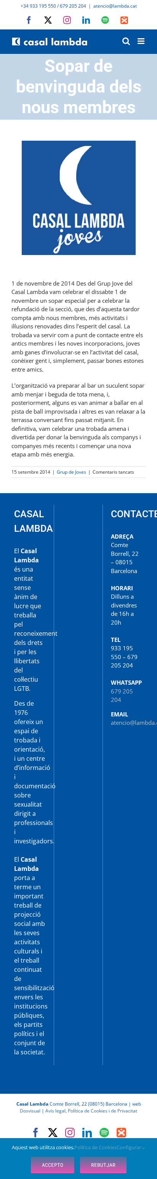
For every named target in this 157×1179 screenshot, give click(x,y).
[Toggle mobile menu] (142, 41)
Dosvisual (30, 1111)
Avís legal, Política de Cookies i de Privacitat (91, 1111)
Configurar (129, 1147)
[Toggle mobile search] (126, 41)
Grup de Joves (71, 472)
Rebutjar (103, 1164)
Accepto (52, 1164)
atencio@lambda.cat (115, 6)
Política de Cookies (95, 1147)
